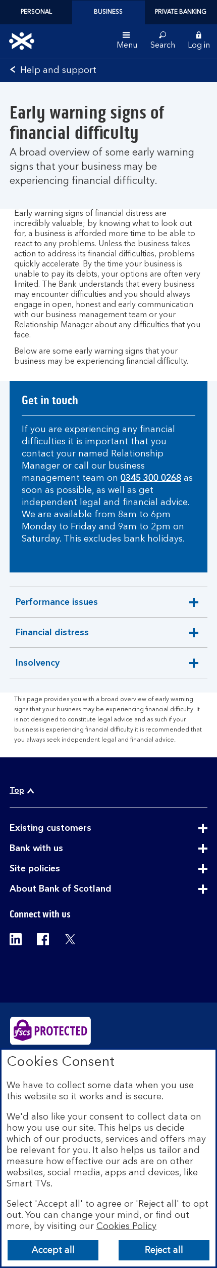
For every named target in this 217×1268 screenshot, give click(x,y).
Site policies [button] (60, 869)
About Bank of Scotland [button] (85, 889)
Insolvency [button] (40, 668)
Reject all (164, 1250)
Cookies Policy (126, 1226)
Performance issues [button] (56, 607)
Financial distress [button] (52, 637)
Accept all (53, 1250)
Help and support (58, 70)
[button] (199, 41)
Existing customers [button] (75, 828)
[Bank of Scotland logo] (21, 41)
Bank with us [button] (61, 849)
